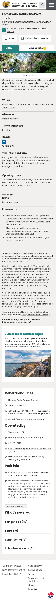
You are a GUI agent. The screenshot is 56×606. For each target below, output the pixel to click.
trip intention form (33, 160)
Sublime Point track (22, 268)
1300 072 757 (14, 410)
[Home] (6, 4)
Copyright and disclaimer (36, 579)
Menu (9, 47)
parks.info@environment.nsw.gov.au (26, 419)
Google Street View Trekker (35, 314)
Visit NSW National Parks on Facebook (5, 601)
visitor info (26, 322)
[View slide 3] (29, 75)
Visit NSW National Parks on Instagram (11, 601)
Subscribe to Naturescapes (24, 334)
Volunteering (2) (15, 539)
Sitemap (32, 585)
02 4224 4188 (14, 443)
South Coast (8, 107)
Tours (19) (11, 531)
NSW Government (12, 569)
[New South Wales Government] (51, 595)
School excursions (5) (19, 548)
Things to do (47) (16, 522)
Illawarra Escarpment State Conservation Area (26, 104)
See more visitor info (16, 506)
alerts (36, 48)
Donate (32, 589)
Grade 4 (8, 146)
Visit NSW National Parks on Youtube (18, 601)
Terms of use (35, 569)
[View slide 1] (24, 75)
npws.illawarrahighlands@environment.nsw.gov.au (29, 450)
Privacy (32, 574)
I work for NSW (10, 574)
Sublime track (13, 221)
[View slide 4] (32, 75)
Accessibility (35, 565)
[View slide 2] (26, 75)
